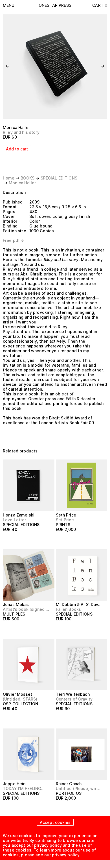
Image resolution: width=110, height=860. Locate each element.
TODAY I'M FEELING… (24, 788)
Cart (99, 5)
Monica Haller (16, 127)
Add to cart (17, 148)
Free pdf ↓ (14, 240)
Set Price (65, 519)
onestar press (55, 5)
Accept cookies (55, 822)
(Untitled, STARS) (20, 699)
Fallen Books (68, 609)
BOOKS (28, 178)
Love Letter (14, 519)
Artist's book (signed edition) (26, 609)
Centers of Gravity (74, 699)
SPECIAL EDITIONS (59, 178)
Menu (9, 5)
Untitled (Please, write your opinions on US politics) (79, 788)
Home (9, 178)
